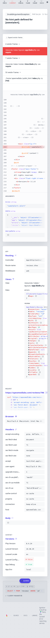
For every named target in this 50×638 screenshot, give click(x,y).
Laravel (35, 615)
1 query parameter (14, 596)
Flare (44, 612)
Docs (25, 615)
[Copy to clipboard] (42, 206)
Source (16, 615)
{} (34, 296)
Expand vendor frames (15, 37)
